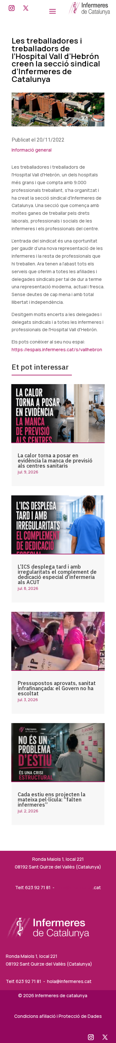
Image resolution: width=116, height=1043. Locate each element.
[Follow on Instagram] (11, 8)
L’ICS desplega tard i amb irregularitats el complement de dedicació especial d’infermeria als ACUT (57, 574)
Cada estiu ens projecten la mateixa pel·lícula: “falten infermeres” (51, 799)
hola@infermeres (74, 887)
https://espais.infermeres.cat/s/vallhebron (57, 349)
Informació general (32, 150)
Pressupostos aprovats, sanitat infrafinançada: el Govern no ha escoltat (57, 688)
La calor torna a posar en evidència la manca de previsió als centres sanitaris (55, 460)
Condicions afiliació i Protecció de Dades (58, 1016)
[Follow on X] (26, 8)
